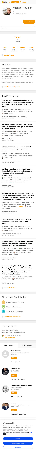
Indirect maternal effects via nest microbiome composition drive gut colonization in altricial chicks (17, 127)
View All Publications (10, 288)
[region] (18, 435)
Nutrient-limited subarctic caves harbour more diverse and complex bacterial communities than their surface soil (17, 244)
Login (15, 2)
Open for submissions (10, 337)
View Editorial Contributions (12, 316)
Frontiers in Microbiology (13, 335)
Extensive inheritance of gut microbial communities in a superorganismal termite (16, 149)
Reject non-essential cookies (18, 443)
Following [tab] (27, 345)
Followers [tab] (9, 345)
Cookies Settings (18, 447)
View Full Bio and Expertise (12, 87)
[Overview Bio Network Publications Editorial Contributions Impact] (18, 28)
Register (24, 2)
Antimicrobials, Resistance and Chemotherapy (13, 332)
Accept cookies (18, 438)
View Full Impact (9, 55)
